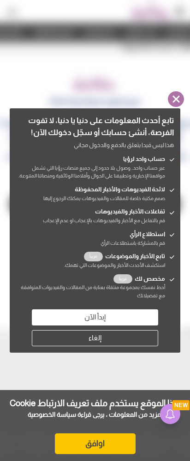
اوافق (95, 443)
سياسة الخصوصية (52, 414)
